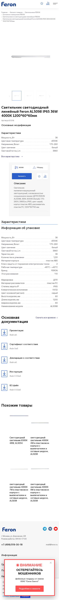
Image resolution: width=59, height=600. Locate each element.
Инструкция (16, 371)
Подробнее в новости (29, 589)
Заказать (22, 176)
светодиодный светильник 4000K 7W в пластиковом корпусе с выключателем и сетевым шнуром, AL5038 (19, 492)
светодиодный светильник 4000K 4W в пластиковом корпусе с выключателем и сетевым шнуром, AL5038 (39, 445)
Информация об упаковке (20, 228)
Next (49, 96)
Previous (9, 96)
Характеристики (13, 222)
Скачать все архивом (46, 317)
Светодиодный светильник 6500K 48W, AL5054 (18, 440)
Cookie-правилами (11, 596)
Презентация (16, 330)
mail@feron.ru (52, 544)
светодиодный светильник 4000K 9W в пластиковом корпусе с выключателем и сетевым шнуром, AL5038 (39, 492)
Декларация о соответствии (25, 358)
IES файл (14, 385)
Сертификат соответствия (24, 344)
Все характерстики (10, 156)
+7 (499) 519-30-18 (12, 544)
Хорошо (25, 596)
